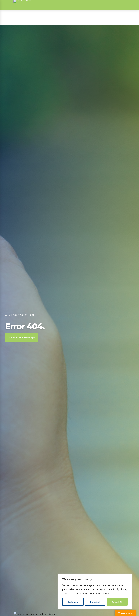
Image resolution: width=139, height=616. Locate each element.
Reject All (95, 601)
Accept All (117, 601)
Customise (72, 601)
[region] (95, 591)
